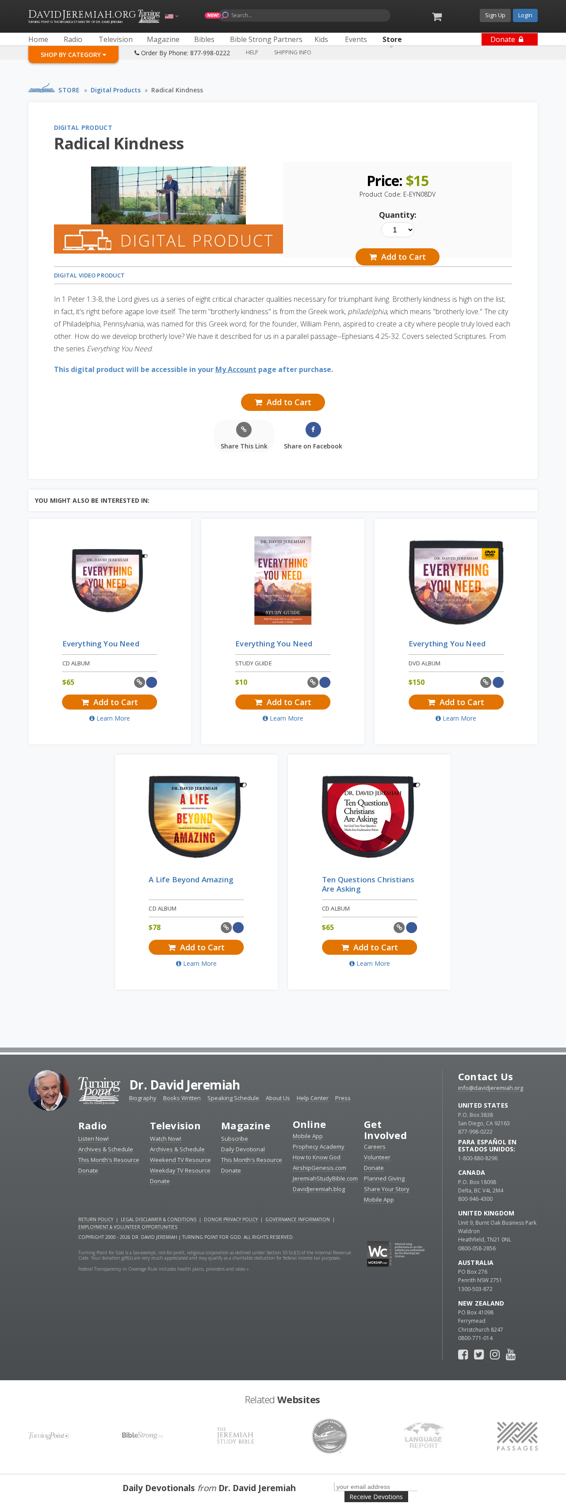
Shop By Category (72, 54)
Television (175, 1125)
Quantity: (398, 214)
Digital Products (116, 90)
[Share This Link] (139, 682)
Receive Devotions (376, 1496)
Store (69, 90)
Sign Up (495, 15)
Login (525, 15)
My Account (235, 369)
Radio (92, 1125)
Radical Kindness (177, 90)
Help (252, 52)
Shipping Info (292, 52)
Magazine (245, 1125)
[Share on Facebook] (151, 682)
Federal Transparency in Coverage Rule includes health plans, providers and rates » (163, 1269)
